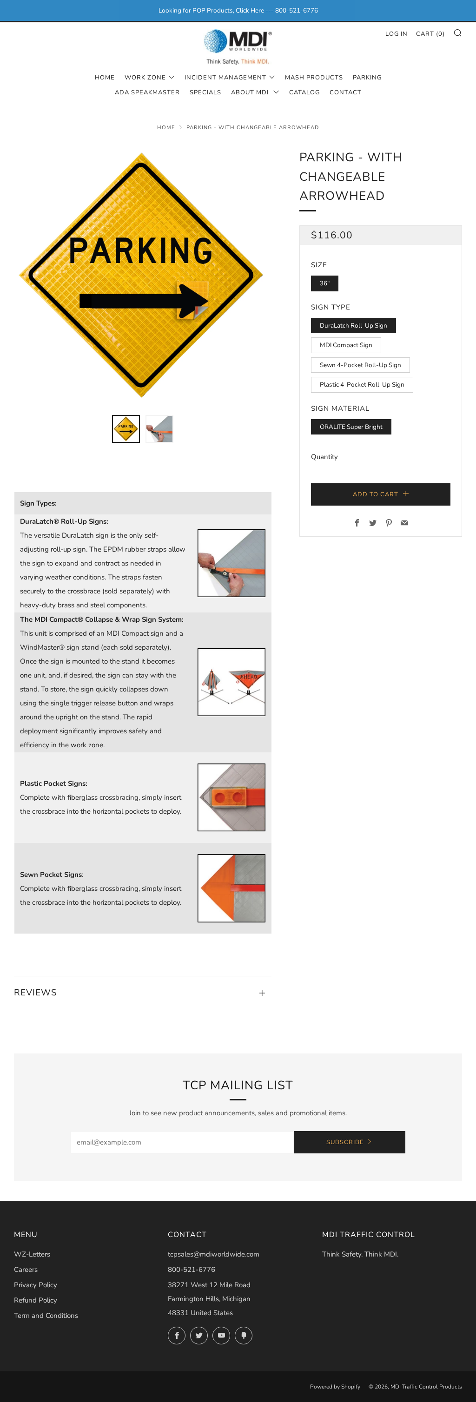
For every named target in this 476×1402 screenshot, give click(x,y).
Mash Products (314, 77)
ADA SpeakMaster (147, 92)
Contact (346, 92)
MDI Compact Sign (346, 345)
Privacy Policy (35, 1285)
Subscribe (345, 1142)
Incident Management (225, 77)
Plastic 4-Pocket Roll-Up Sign (362, 384)
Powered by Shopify (335, 1386)
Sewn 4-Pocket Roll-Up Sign (360, 365)
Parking (367, 77)
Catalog (304, 92)
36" (325, 283)
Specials (205, 92)
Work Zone (145, 77)
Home (105, 77)
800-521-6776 (191, 1269)
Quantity (324, 456)
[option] (143, 276)
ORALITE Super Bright (351, 426)
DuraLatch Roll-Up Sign (353, 325)
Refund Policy (35, 1300)
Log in (396, 34)
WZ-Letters (32, 1254)
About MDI (251, 92)
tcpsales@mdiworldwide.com (213, 1254)
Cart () (430, 34)
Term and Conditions (46, 1315)
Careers (26, 1269)
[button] (126, 429)
